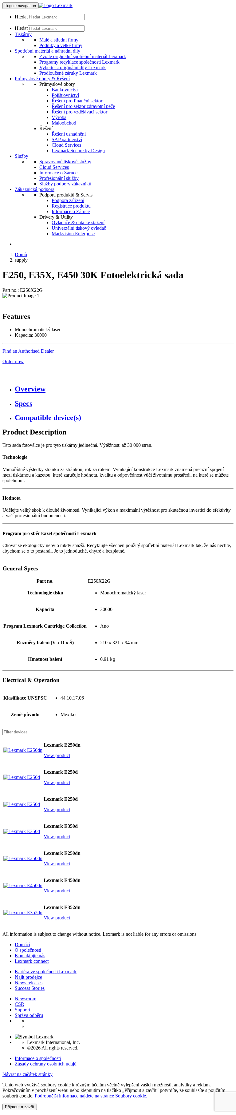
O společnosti (28, 950)
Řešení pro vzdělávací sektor (79, 111)
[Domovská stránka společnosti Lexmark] (55, 5)
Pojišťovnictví (65, 95)
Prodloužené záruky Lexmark (68, 73)
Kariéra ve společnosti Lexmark (46, 971)
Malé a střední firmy (58, 39)
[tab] (124, 389)
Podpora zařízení (68, 200)
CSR (19, 1004)
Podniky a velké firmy (60, 45)
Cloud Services (66, 145)
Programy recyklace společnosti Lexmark (79, 62)
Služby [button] (21, 156)
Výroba (59, 117)
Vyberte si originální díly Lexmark (72, 67)
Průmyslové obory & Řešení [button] (42, 78)
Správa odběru (29, 1015)
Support (22, 1009)
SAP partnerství (67, 139)
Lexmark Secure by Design (78, 150)
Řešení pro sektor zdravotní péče (83, 106)
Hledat (21, 16)
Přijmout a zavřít (19, 1107)
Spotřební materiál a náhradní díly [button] (47, 51)
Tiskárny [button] (23, 34)
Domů (21, 254)
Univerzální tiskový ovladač (79, 228)
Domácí (22, 944)
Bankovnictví (65, 89)
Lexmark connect (32, 961)
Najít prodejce (28, 977)
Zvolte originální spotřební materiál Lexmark (82, 56)
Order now (13, 361)
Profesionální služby (59, 178)
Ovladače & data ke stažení (78, 222)
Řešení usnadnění (69, 134)
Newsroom (25, 998)
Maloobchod (64, 122)
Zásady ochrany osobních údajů (46, 1063)
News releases (28, 982)
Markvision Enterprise (73, 233)
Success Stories (30, 988)
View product (57, 755)
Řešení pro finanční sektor (77, 100)
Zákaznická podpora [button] (34, 189)
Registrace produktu (71, 205)
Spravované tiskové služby (65, 161)
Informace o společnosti (38, 1058)
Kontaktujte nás (30, 955)
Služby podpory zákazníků (65, 183)
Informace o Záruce (58, 172)
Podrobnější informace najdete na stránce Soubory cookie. (91, 1095)
